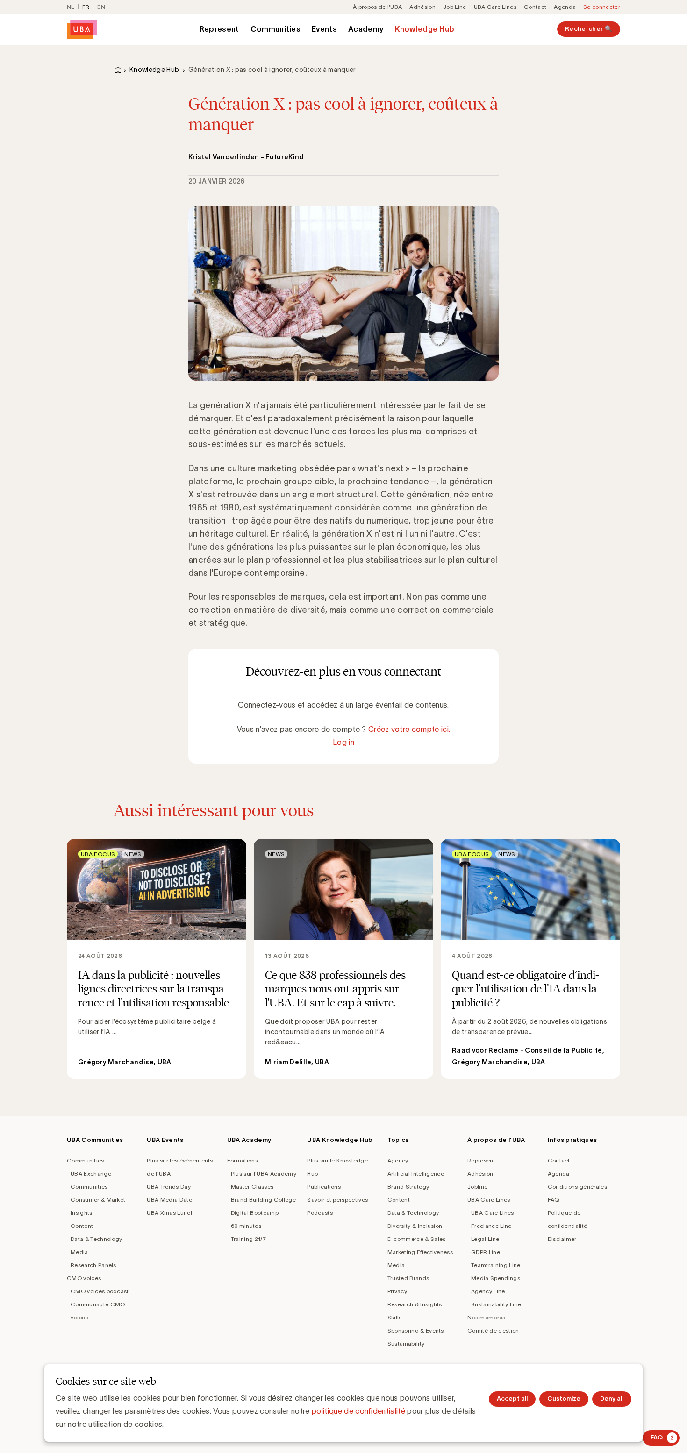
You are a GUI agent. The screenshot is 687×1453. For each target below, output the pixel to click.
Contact (535, 7)
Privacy (397, 1291)
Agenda (565, 7)
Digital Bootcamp (255, 1213)
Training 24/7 (248, 1239)
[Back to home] (82, 29)
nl (70, 7)
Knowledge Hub (424, 29)
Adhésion (422, 7)
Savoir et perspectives (337, 1200)
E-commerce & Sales (416, 1239)
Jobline (477, 1187)
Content (82, 1226)
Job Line (454, 7)
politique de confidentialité (358, 1411)
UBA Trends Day (168, 1187)
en (101, 7)
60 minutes (246, 1226)
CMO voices (84, 1278)
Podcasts (320, 1213)
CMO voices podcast (100, 1291)
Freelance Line (491, 1226)
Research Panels (93, 1265)
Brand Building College (263, 1200)
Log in (343, 742)
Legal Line (485, 1239)
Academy (366, 29)
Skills (394, 1317)
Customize (563, 1398)
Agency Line (488, 1291)
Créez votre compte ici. (409, 729)
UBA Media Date (169, 1200)
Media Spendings (495, 1278)
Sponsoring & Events (415, 1330)
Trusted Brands (408, 1278)
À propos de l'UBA (377, 7)
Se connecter (601, 7)
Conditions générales (577, 1187)
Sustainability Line (496, 1304)
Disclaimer (562, 1239)
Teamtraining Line (495, 1265)
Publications (324, 1187)
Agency (397, 1160)
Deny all (611, 1398)
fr (86, 7)
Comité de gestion (493, 1330)
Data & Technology (96, 1239)
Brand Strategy (408, 1187)
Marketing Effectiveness (420, 1252)
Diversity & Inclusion (415, 1226)
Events (324, 29)
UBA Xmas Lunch (170, 1213)
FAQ (553, 1200)
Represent (219, 29)
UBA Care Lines (495, 7)
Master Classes (252, 1187)
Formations (242, 1160)
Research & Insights (414, 1304)
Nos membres (486, 1317)
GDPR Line (485, 1252)
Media (79, 1252)
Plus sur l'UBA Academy (263, 1173)
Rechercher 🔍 (588, 28)
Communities (275, 29)
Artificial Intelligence (415, 1173)
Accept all (512, 1398)
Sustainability (405, 1343)
